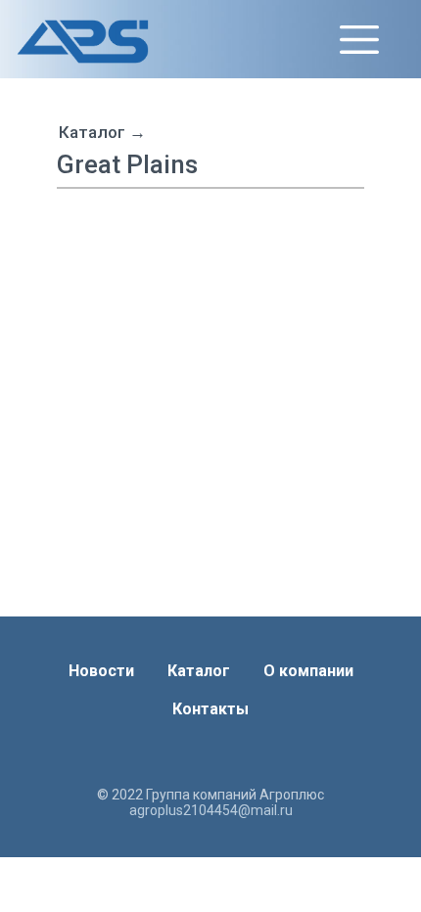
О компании (308, 670)
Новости (101, 670)
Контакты (210, 709)
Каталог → (102, 132)
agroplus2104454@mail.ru (211, 810)
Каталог (198, 670)
